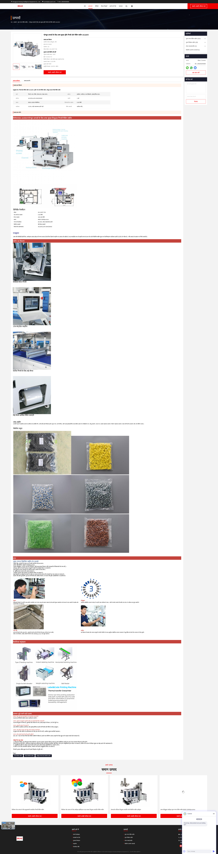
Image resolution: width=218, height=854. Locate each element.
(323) (193, 38)
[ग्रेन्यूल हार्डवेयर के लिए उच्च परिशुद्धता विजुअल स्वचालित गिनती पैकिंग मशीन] (134, 792)
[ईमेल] (195, 68)
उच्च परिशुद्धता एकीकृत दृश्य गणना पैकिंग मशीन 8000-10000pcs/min (78, 809)
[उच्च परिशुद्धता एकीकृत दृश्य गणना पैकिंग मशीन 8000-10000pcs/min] (84, 792)
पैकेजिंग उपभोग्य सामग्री (130, 843)
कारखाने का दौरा (76, 837)
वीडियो (96, 6)
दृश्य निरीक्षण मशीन (129, 837)
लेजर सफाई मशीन (128, 840)
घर (11, 22)
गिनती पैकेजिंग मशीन (29, 755)
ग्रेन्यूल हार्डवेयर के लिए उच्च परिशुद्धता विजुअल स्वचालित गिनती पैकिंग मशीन (129, 809)
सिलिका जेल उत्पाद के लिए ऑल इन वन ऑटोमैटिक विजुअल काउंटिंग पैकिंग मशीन (179, 809)
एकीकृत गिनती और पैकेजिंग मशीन (44, 755)
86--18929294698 (64, 1)
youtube (181, 846)
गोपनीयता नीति (76, 846)
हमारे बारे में (112, 6)
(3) (191, 46)
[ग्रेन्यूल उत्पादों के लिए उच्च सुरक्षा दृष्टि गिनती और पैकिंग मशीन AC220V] (27, 48)
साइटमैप (75, 843)
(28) (192, 42)
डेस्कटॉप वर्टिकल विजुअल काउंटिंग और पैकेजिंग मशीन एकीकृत (27, 809)
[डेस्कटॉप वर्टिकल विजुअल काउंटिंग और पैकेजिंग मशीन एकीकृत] (35, 792)
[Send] (213, 851)
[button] (40, 66)
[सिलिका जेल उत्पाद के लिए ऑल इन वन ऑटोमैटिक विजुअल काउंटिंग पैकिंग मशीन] (183, 792)
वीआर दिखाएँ (104, 6)
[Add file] (184, 851)
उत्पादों (15, 22)
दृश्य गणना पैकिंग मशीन (23, 22)
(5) (193, 50)
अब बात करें (196, 73)
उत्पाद (89, 6)
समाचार (121, 6)
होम (85, 6)
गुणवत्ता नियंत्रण (76, 840)
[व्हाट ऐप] (191, 68)
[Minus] (214, 814)
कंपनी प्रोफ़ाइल (76, 834)
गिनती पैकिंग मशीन (18, 755)
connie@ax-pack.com (49, 1)
